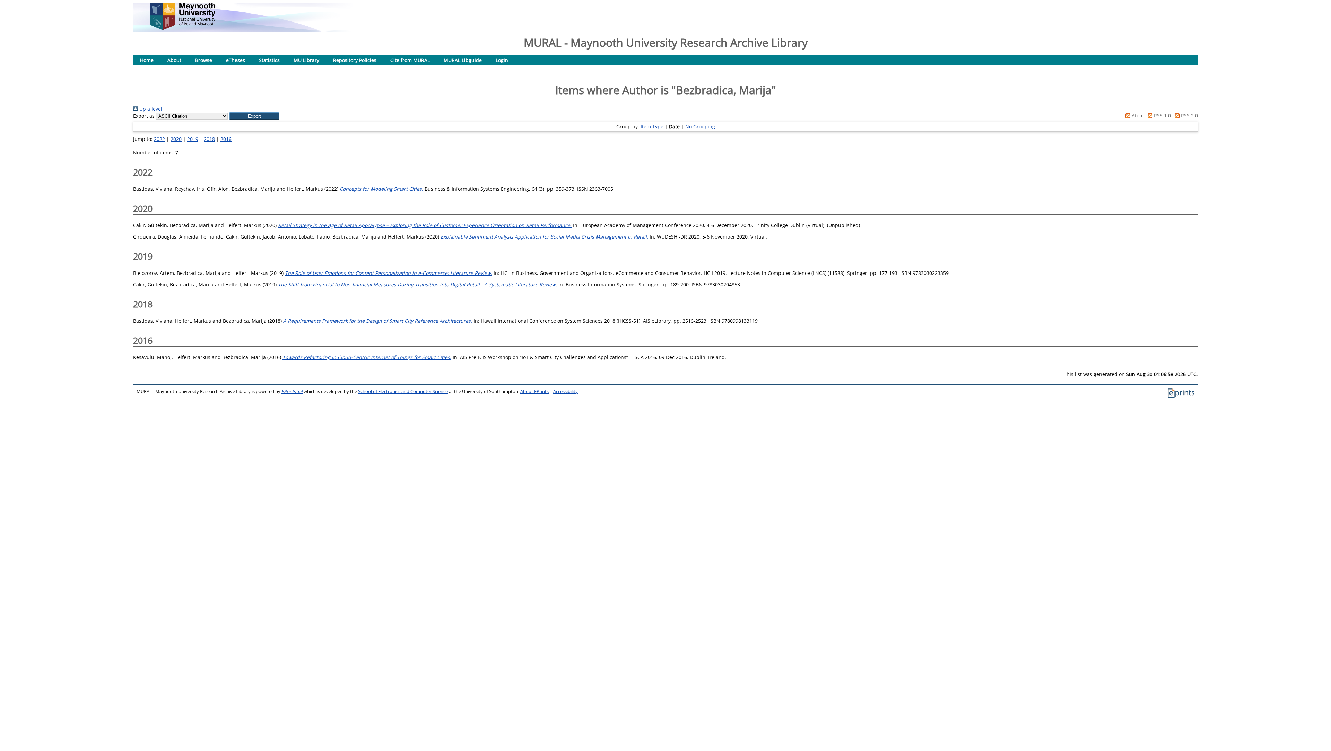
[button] (254, 116)
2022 (159, 139)
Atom (1137, 115)
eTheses (235, 60)
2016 (226, 139)
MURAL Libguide (463, 60)
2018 (209, 139)
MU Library (306, 60)
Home (147, 60)
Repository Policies (354, 60)
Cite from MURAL (410, 60)
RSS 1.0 (1161, 115)
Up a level (150, 109)
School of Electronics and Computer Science (403, 391)
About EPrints (534, 391)
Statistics (269, 60)
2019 (192, 139)
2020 (176, 139)
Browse (203, 60)
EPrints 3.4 (292, 391)
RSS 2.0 (1189, 115)
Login (502, 60)
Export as (144, 116)
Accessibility (565, 391)
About (174, 60)
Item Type (652, 126)
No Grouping (700, 126)
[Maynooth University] (183, 28)
